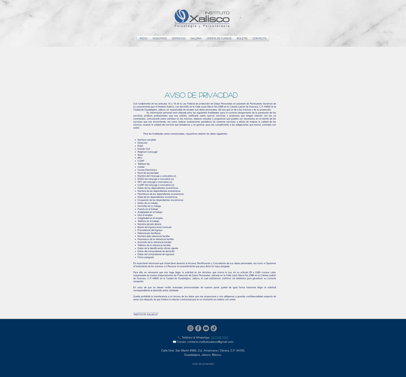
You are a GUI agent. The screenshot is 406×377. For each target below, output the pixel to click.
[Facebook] (198, 328)
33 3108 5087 (219, 337)
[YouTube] (206, 328)
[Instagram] (190, 328)
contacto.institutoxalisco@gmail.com (210, 342)
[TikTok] (214, 328)
